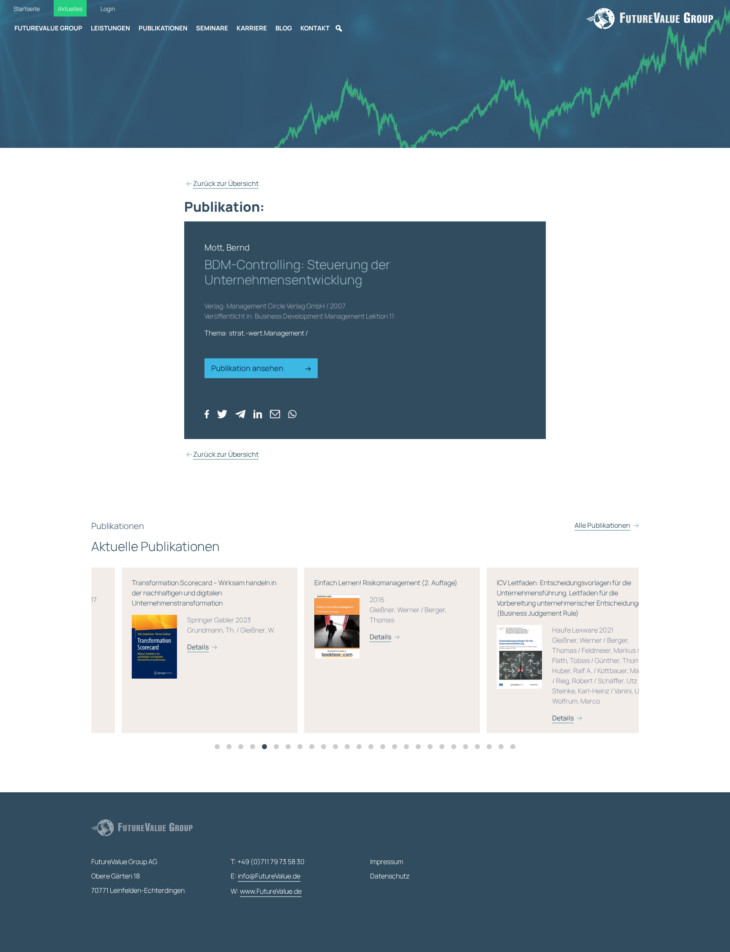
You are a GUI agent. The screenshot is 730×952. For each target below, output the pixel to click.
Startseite (27, 9)
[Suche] (339, 28)
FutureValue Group (48, 28)
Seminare (212, 28)
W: (266, 891)
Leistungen (110, 28)
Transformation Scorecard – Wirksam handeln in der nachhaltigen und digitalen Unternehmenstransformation (173, 615)
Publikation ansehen (248, 368)
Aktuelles (70, 9)
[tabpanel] (182, 650)
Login (108, 9)
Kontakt (315, 28)
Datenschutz (389, 876)
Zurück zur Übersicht (226, 183)
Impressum (386, 861)
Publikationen (163, 28)
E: (265, 876)
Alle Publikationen (602, 525)
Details (167, 647)
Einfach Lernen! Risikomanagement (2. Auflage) (355, 609)
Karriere (252, 28)
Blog (283, 28)
